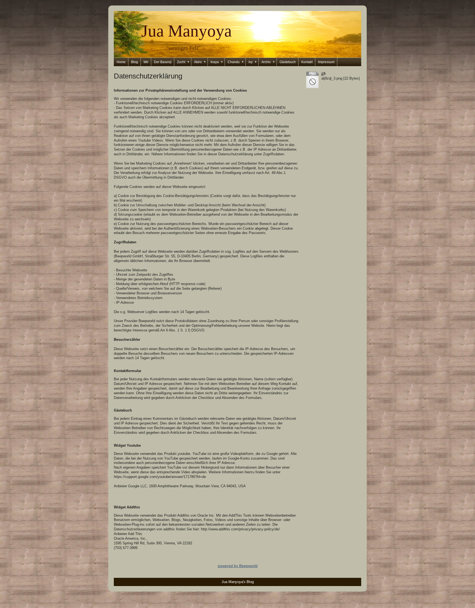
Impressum (326, 62)
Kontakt (307, 62)
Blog (134, 62)
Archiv (268, 62)
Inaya (217, 62)
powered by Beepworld (238, 566)
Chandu (236, 62)
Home (121, 62)
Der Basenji (163, 62)
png (312, 73)
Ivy (252, 62)
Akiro (200, 62)
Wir (145, 62)
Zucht (183, 62)
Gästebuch (288, 62)
